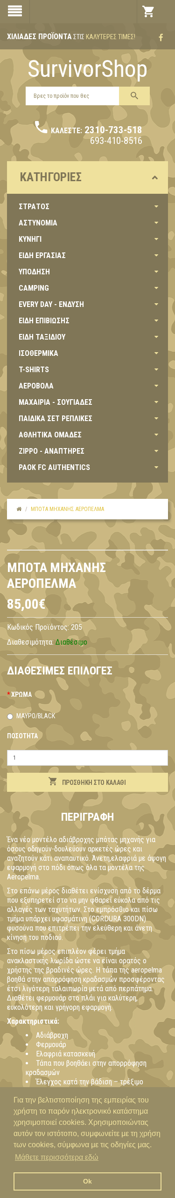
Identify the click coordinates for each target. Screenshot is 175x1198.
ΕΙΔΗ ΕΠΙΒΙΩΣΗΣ (44, 320)
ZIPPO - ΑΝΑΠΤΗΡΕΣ (51, 451)
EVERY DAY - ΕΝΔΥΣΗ (51, 304)
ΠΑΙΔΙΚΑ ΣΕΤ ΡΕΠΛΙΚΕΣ (55, 418)
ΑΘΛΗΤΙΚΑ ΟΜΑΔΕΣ (50, 434)
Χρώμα (21, 694)
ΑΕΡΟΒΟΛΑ (36, 385)
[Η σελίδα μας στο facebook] (161, 37)
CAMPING (34, 288)
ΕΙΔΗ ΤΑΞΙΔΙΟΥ (42, 337)
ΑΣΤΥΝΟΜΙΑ (38, 222)
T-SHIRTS (34, 369)
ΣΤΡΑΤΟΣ (34, 206)
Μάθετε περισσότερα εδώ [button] (56, 1157)
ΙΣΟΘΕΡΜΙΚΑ (38, 353)
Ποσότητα (22, 736)
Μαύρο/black (35, 716)
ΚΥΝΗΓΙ (30, 239)
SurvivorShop (87, 69)
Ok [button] (87, 1181)
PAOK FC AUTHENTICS (54, 467)
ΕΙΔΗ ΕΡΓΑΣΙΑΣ (42, 255)
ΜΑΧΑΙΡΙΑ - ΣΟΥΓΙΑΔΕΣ (55, 402)
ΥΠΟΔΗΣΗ (34, 271)
